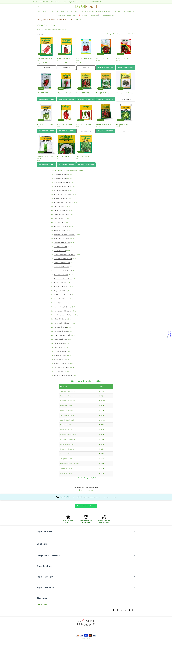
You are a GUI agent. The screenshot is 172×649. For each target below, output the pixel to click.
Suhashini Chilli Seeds (64, 93)
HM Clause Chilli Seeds (61, 226)
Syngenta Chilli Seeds (61, 339)
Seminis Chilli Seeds (60, 327)
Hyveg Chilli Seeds (59, 231)
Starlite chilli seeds (66, 406)
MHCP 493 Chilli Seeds (83, 125)
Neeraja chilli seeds (66, 410)
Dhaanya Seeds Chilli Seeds (62, 194)
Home (38, 19)
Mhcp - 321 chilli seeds (67, 439)
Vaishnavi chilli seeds (67, 454)
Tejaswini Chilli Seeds (64, 58)
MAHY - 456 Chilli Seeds (84, 93)
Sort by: (109, 34)
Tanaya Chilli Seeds (122, 125)
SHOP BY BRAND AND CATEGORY (52, 19)
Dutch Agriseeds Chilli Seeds (63, 202)
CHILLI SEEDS (77, 19)
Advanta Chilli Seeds (60, 174)
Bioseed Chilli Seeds (60, 190)
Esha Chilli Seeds (59, 218)
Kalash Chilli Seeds (60, 251)
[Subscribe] (67, 610)
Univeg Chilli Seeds (60, 359)
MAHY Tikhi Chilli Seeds (64, 125)
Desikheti (88, 638)
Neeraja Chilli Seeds (123, 58)
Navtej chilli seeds (66, 430)
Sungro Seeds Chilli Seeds (62, 335)
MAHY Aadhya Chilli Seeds (125, 93)
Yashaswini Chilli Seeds (44, 58)
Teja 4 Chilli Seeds (63, 156)
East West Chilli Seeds (61, 210)
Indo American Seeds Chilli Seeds (64, 235)
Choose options (126, 99)
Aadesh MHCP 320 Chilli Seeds (45, 157)
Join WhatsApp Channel (87, 506)
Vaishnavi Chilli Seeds (103, 125)
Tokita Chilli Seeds (60, 351)
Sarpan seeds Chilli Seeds (62, 323)
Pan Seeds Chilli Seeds (61, 299)
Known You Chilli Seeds (61, 267)
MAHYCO (67, 19)
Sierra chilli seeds (66, 473)
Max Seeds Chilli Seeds (61, 275)
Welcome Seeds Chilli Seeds (63, 375)
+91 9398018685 (79, 497)
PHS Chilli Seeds (59, 303)
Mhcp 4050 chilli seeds (67, 401)
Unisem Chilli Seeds (60, 355)
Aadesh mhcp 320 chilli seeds (69, 463)
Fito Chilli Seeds (59, 222)
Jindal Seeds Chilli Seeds (62, 243)
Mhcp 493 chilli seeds (67, 449)
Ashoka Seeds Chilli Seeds (62, 186)
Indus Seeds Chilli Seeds (61, 239)
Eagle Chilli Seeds (59, 206)
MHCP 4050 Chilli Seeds (84, 58)
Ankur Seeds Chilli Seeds (62, 182)
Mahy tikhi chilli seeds (67, 444)
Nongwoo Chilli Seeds (61, 291)
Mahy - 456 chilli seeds (67, 425)
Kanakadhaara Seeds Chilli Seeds (64, 255)
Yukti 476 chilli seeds (67, 415)
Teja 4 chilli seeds (66, 468)
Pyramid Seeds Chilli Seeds (62, 311)
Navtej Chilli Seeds (102, 93)
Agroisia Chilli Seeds (60, 178)
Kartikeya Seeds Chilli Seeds (63, 259)
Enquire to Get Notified (106, 67)
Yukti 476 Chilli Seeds (44, 93)
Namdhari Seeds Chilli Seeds (63, 279)
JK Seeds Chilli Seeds (60, 247)
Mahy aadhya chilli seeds (68, 435)
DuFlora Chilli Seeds (60, 198)
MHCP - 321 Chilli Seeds (45, 125)
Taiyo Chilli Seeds (59, 347)
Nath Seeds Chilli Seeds (61, 283)
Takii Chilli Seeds (59, 343)
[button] (39, 6)
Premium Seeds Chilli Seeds (63, 307)
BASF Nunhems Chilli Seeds (62, 295)
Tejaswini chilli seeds (67, 396)
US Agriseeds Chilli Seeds (62, 363)
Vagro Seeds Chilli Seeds (61, 367)
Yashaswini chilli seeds (67, 391)
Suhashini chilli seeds (67, 420)
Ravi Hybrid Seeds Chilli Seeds (63, 315)
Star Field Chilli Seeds (61, 331)
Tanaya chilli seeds (66, 459)
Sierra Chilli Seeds (82, 156)
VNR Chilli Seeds (59, 371)
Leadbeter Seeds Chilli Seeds (63, 271)
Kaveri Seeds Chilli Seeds (62, 263)
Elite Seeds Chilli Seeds (61, 214)
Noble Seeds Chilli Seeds (62, 287)
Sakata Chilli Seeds (60, 319)
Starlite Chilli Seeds (103, 58)
